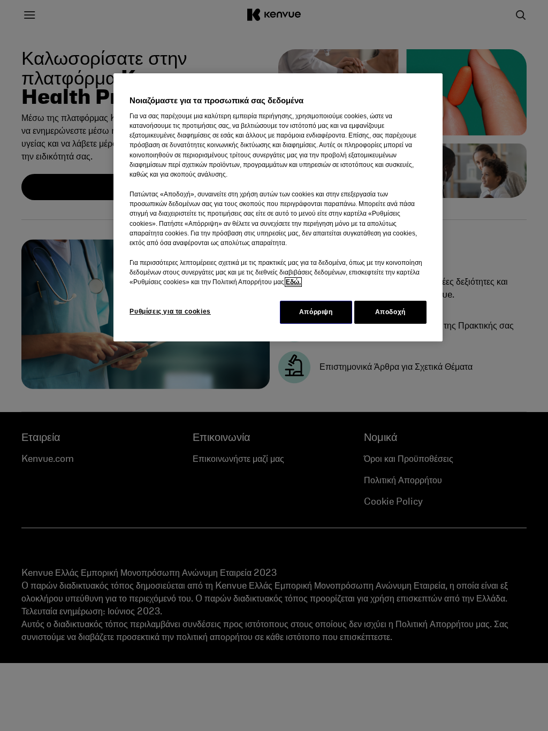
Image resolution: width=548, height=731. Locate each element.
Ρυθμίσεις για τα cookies (170, 311)
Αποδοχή (390, 312)
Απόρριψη (316, 312)
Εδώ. (293, 282)
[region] (277, 207)
